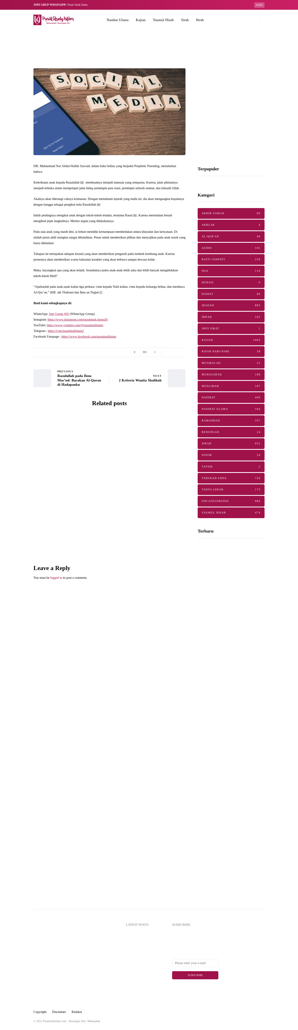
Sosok (231, 454)
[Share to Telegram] (13, 374)
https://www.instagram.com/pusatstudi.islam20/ (78, 319)
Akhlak (231, 224)
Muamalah (231, 362)
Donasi (231, 282)
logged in (56, 577)
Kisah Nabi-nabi (231, 351)
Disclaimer (59, 1012)
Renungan (231, 432)
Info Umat (231, 328)
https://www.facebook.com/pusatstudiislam (88, 336)
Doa (231, 270)
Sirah (185, 20)
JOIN (259, 5)
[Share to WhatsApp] (13, 364)
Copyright (39, 1012)
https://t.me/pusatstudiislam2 (66, 331)
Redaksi (77, 1012)
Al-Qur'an (231, 236)
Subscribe (195, 975)
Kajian (141, 20)
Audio (231, 247)
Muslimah (231, 386)
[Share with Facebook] (13, 343)
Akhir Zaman (231, 213)
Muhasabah (231, 374)
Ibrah (200, 20)
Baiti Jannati (50, 444)
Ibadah (231, 305)
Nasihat (231, 397)
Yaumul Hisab (163, 20)
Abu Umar (61, 495)
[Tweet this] (13, 354)
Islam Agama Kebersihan (224, 683)
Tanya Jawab (231, 489)
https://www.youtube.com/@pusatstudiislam (75, 325)
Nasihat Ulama (118, 20)
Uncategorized (231, 501)
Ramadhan (231, 420)
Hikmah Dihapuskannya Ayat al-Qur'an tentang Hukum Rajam (228, 613)
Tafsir (231, 466)
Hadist (231, 293)
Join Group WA (59, 314)
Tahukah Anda (231, 478)
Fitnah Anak (70, 552)
